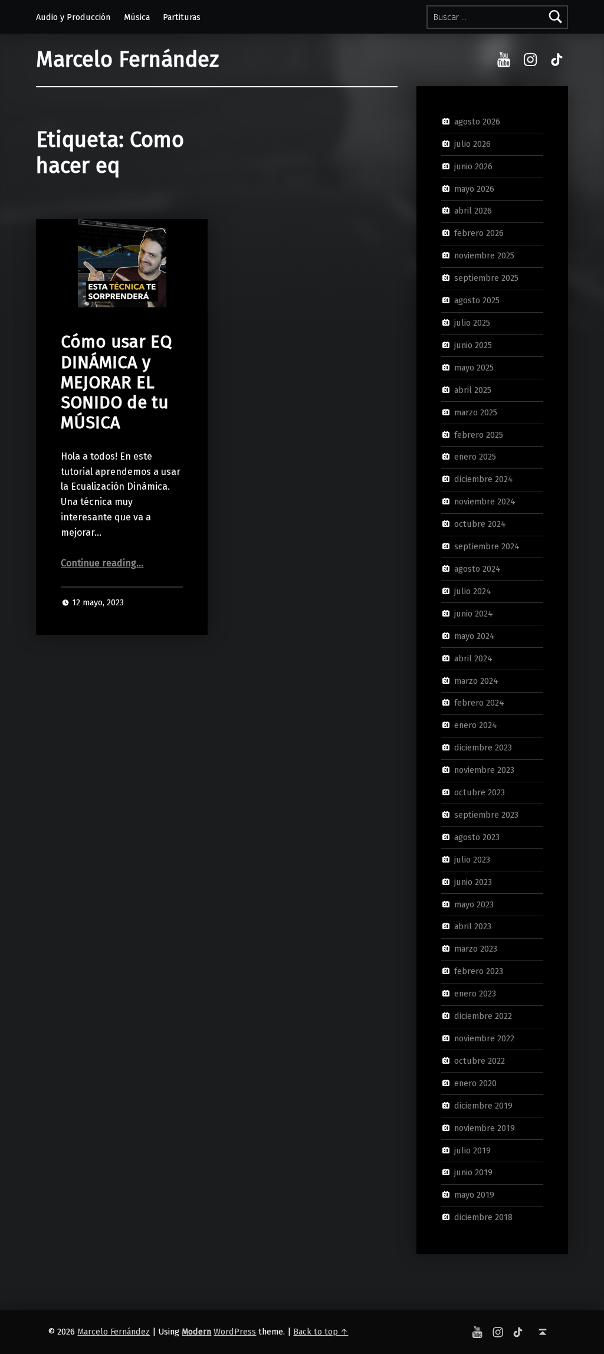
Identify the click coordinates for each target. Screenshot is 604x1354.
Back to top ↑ (320, 1331)
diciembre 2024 (483, 479)
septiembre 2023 (486, 814)
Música (137, 17)
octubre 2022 (479, 1060)
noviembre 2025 (484, 255)
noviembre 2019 (484, 1127)
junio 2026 (473, 165)
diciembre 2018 (483, 1217)
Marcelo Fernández (127, 60)
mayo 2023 (474, 904)
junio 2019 (473, 1172)
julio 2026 (472, 144)
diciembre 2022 (483, 1016)
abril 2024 (473, 658)
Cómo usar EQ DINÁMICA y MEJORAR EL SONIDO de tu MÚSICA (116, 382)
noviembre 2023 (484, 770)
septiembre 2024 (487, 546)
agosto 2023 (477, 837)
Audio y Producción (73, 17)
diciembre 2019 (483, 1105)
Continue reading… (102, 563)
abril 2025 (472, 389)
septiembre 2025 (486, 278)
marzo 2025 (475, 411)
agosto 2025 (477, 300)
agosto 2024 (477, 568)
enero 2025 (475, 456)
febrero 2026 (479, 233)
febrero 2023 (478, 971)
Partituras (182, 17)
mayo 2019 (474, 1194)
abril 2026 (473, 210)
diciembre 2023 (483, 747)
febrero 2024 (479, 702)
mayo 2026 (474, 188)
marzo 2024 (476, 680)
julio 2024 (472, 591)
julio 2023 (472, 859)
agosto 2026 (477, 121)
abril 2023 (472, 926)
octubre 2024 (480, 524)
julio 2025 (472, 322)
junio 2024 (473, 613)
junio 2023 (473, 881)
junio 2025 (473, 345)
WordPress (235, 1331)
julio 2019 (472, 1150)
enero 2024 (475, 725)
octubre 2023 (479, 792)
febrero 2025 (478, 434)
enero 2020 (475, 1083)
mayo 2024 (474, 635)
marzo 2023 (475, 948)
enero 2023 (475, 993)
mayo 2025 (474, 367)
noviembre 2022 (484, 1038)
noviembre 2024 (485, 501)
